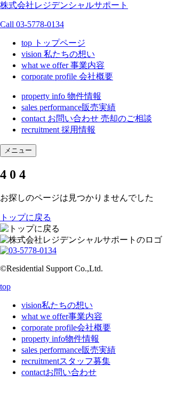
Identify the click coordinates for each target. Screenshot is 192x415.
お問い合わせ (60, 118)
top (5, 286)
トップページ (53, 42)
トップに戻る (25, 217)
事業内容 (63, 65)
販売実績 (68, 107)
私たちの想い (58, 54)
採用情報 (58, 129)
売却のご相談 (126, 118)
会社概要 (67, 76)
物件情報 (61, 96)
